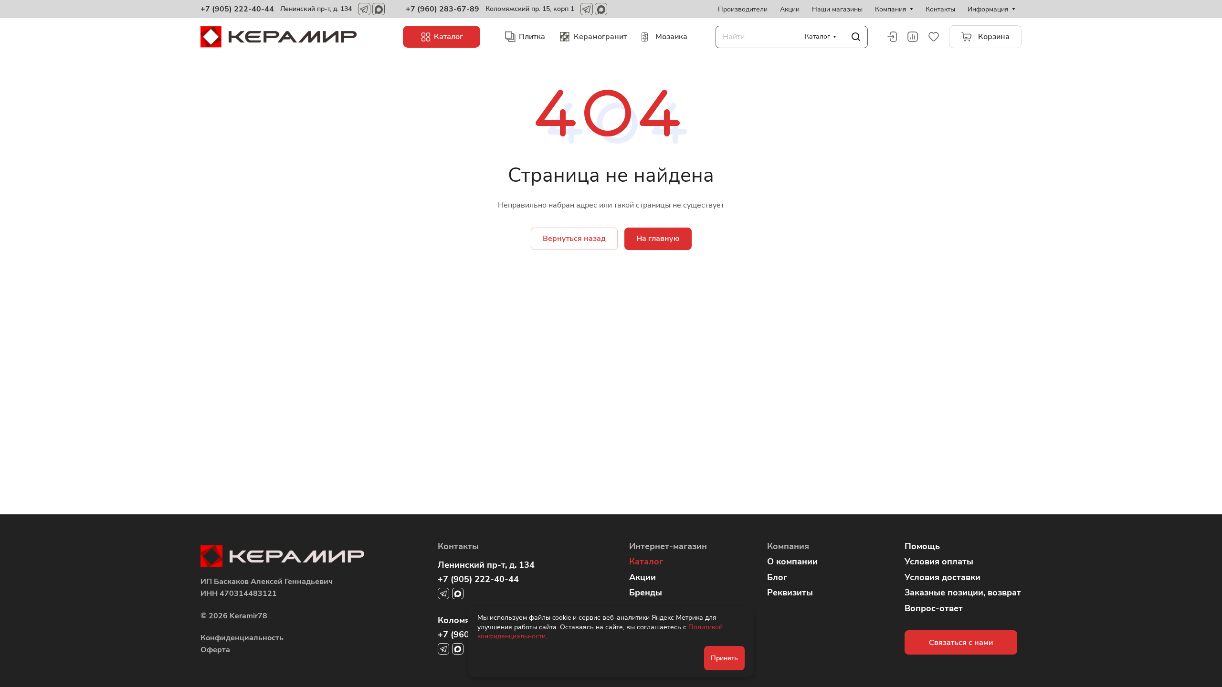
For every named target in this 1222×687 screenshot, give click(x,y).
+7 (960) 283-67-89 (442, 9)
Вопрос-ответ (934, 608)
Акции (642, 577)
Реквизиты (790, 592)
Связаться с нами (961, 642)
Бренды (645, 592)
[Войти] (891, 36)
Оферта (215, 650)
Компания (788, 546)
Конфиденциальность (242, 638)
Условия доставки (942, 577)
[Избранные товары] (933, 36)
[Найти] (856, 37)
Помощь (922, 546)
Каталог (646, 561)
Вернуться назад (574, 238)
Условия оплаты (939, 561)
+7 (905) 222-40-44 (237, 9)
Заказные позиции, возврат (963, 592)
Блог (777, 577)
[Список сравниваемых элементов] (912, 36)
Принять (724, 658)
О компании (792, 561)
